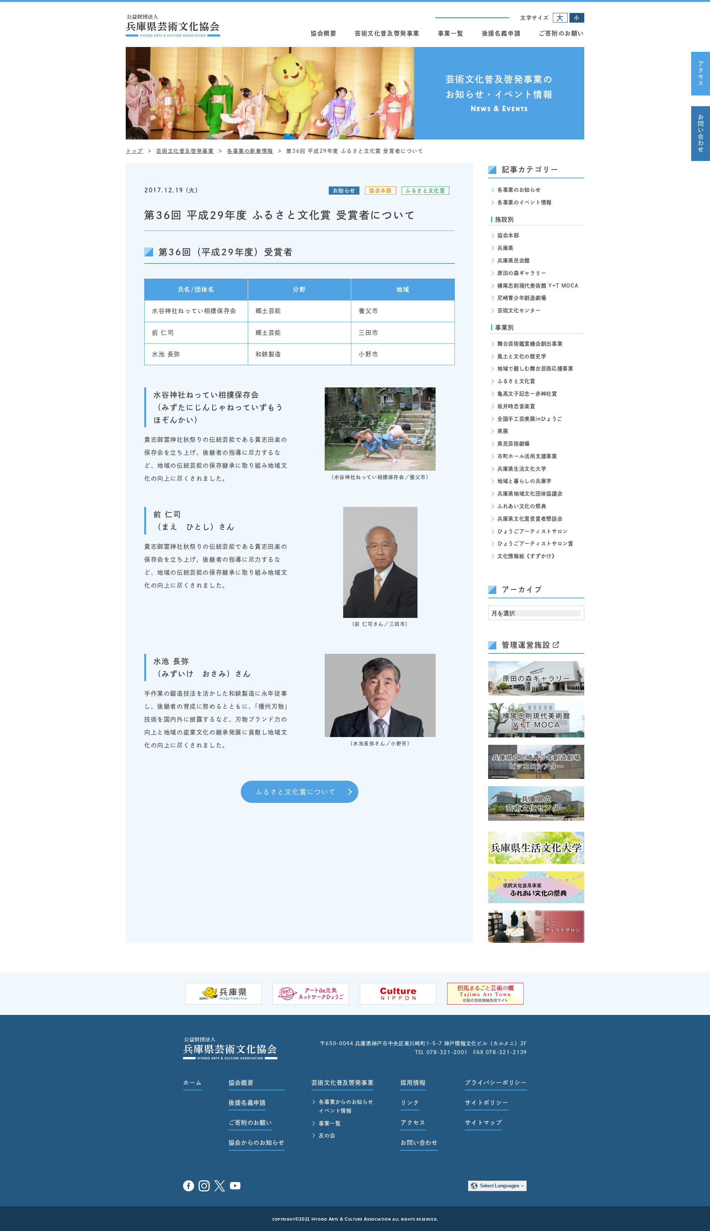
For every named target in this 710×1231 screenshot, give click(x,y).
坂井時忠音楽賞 (516, 406)
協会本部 (380, 190)
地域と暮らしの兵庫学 (524, 481)
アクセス (701, 74)
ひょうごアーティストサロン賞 (535, 543)
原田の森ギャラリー (521, 273)
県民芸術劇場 (513, 443)
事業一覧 (451, 33)
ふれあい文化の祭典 (521, 506)
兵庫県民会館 (513, 260)
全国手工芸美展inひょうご (529, 418)
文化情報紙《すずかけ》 (527, 556)
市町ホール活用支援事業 (527, 456)
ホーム (192, 1083)
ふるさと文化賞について (296, 791)
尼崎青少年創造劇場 (521, 297)
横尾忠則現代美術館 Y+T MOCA (537, 285)
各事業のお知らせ (519, 189)
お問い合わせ (701, 133)
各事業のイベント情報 (524, 202)
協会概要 (324, 33)
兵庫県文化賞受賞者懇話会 (529, 518)
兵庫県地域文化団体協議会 (529, 493)
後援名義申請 (501, 33)
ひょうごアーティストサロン (532, 531)
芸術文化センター (519, 310)
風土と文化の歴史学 (521, 356)
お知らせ (344, 190)
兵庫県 (505, 247)
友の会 (327, 1135)
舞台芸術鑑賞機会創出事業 (529, 343)
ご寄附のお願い (561, 33)
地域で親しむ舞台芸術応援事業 (535, 368)
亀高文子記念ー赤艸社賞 (527, 393)
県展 (502, 431)
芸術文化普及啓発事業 (387, 33)
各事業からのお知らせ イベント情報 (346, 1106)
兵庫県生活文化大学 (521, 468)
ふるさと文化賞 (425, 190)
